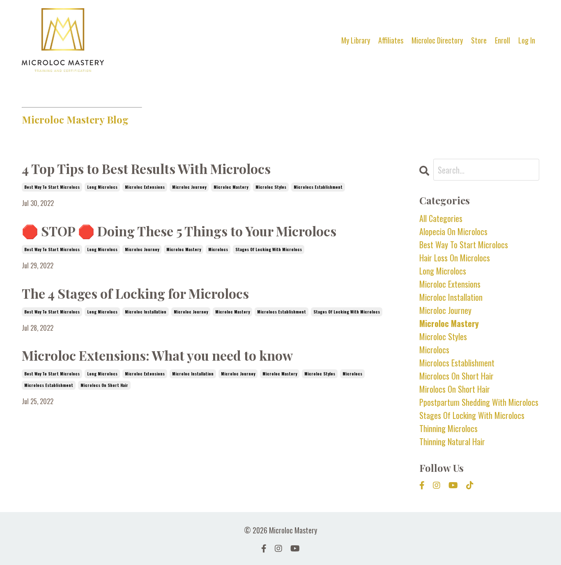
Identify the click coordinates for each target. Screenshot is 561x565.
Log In (526, 40)
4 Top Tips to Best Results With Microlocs (146, 168)
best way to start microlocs (52, 187)
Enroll (502, 40)
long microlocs (102, 187)
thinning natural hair (452, 441)
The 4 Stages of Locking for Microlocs (135, 293)
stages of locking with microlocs (268, 249)
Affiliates (390, 40)
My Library (355, 40)
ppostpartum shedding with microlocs (478, 402)
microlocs (218, 249)
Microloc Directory (437, 40)
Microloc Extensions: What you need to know (157, 355)
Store (479, 40)
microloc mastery (231, 187)
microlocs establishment (318, 187)
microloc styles (270, 187)
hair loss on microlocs (454, 258)
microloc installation (145, 312)
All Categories (440, 218)
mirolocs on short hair (454, 389)
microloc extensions (145, 187)
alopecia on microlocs (453, 231)
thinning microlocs (448, 428)
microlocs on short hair (104, 385)
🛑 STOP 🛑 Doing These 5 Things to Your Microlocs (179, 231)
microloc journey (189, 187)
